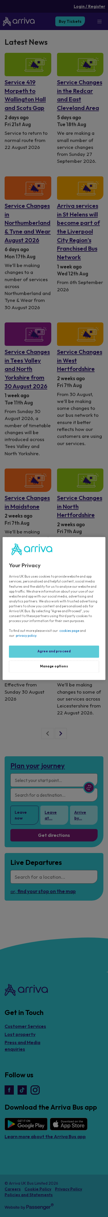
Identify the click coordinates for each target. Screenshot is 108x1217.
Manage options (54, 667)
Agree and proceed (54, 651)
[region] (54, 608)
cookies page (69, 631)
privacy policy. (26, 636)
